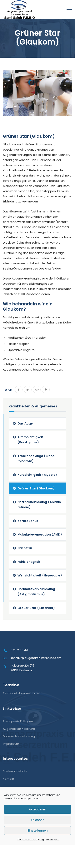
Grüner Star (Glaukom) (36, 488)
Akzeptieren (37, 809)
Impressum (52, 839)
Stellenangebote (15, 771)
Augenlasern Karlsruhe (19, 729)
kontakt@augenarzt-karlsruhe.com (36, 658)
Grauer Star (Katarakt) (36, 608)
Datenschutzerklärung (31, 839)
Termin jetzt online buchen (22, 693)
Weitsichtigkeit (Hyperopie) (40, 575)
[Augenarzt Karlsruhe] (19, 12)
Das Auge (25, 423)
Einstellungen (38, 830)
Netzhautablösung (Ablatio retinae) (39, 504)
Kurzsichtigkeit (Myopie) (37, 475)
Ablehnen (37, 820)
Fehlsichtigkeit (29, 562)
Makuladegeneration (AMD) (40, 534)
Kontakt (8, 779)
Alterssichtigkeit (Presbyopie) (30, 439)
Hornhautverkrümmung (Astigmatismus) (36, 591)
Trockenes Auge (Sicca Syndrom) (36, 458)
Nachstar (25, 548)
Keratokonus (28, 521)
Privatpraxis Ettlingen (18, 721)
